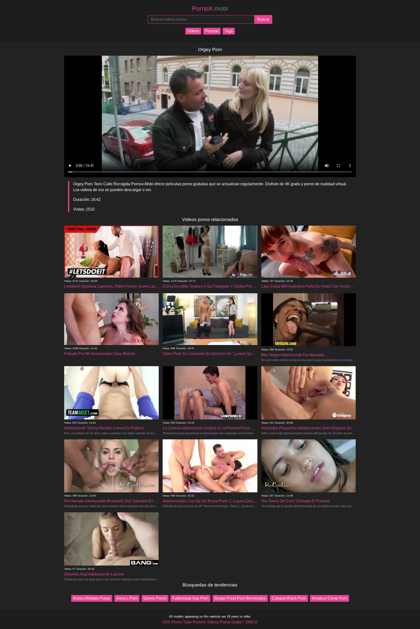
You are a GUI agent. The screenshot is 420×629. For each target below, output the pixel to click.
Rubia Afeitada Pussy (91, 598)
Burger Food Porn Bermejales (240, 598)
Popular (212, 31)
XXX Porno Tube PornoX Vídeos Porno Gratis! (203, 622)
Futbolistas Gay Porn (190, 598)
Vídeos (193, 31)
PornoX (210, 8)
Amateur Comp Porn (329, 598)
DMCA (251, 622)
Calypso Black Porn (289, 598)
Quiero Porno (154, 598)
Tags (229, 31)
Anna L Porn (127, 598)
